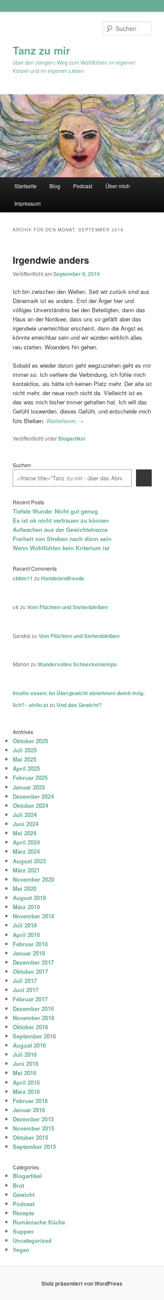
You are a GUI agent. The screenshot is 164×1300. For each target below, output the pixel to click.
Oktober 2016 (30, 1027)
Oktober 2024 (30, 805)
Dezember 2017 (33, 962)
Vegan (21, 1249)
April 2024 (26, 842)
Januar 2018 (29, 953)
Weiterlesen (65, 421)
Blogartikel (71, 438)
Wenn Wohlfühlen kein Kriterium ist (61, 548)
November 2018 (33, 916)
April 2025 (26, 768)
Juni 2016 (25, 1063)
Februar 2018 (30, 944)
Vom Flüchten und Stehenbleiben (67, 607)
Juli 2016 (25, 1054)
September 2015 (34, 1146)
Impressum (27, 203)
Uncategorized (32, 1240)
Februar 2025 (30, 777)
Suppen (23, 1231)
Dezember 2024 (33, 796)
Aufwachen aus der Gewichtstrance (60, 529)
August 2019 (29, 897)
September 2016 (34, 1036)
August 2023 (29, 861)
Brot (18, 1185)
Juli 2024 (25, 814)
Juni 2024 (25, 824)
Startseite (25, 186)
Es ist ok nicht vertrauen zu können (61, 520)
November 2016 (33, 1018)
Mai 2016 (24, 1073)
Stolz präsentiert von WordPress (82, 1283)
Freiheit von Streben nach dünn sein (62, 538)
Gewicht (24, 1194)
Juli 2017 (25, 980)
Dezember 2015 (33, 1119)
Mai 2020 (24, 888)
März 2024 (26, 851)
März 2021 (26, 870)
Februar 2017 (30, 999)
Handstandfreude (62, 578)
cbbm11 (23, 578)
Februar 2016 (30, 1101)
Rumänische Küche (39, 1222)
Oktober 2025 (30, 741)
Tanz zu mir (41, 50)
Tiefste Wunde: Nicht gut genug (55, 511)
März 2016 (26, 1091)
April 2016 (26, 1082)
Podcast (82, 186)
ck (16, 607)
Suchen (22, 465)
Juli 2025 (25, 750)
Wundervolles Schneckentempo (77, 664)
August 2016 (29, 1045)
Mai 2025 (24, 759)
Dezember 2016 (33, 1008)
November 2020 (33, 879)
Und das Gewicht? (78, 705)
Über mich (117, 186)
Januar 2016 (29, 1110)
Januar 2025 (29, 787)
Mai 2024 (24, 833)
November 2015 (33, 1128)
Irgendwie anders (51, 259)
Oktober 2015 (30, 1137)
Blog (54, 186)
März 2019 (26, 907)
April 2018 (26, 935)
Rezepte (23, 1213)
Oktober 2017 (30, 971)
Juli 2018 (25, 925)
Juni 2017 (25, 990)
